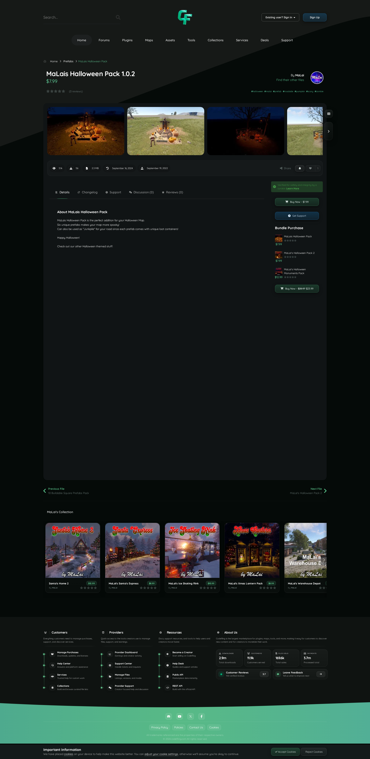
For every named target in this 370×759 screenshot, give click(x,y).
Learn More (292, 188)
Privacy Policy (159, 727)
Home (81, 40)
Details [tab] (65, 192)
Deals (265, 40)
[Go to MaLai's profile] (317, 77)
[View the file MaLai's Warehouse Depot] (311, 550)
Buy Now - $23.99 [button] (298, 288)
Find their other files (290, 80)
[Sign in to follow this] (299, 168)
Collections (216, 40)
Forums (104, 40)
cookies (68, 754)
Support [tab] (115, 192)
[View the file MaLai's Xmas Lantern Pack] (252, 550)
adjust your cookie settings (161, 754)
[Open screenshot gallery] (329, 114)
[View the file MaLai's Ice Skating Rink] (192, 550)
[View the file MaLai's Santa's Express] (132, 550)
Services (242, 40)
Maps (149, 40)
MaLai (299, 75)
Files (108, 17)
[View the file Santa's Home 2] (72, 550)
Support (287, 40)
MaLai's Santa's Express (124, 583)
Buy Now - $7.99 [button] (299, 201)
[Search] (118, 17)
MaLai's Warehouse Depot (304, 583)
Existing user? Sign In (280, 17)
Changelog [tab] (90, 192)
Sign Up (315, 17)
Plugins (127, 40)
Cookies (214, 727)
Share (286, 168)
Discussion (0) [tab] (144, 192)
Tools (191, 40)
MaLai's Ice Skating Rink (183, 583)
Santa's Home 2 (59, 583)
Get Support (299, 215)
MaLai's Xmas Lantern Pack (245, 583)
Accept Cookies (286, 751)
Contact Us (196, 727)
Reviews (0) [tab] (174, 192)
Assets (170, 40)
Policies (178, 727)
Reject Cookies (314, 751)
